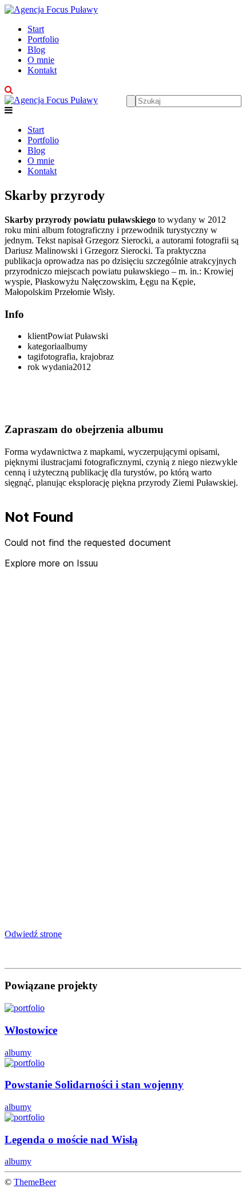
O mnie (40, 60)
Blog (36, 49)
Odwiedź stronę (33, 934)
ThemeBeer (35, 1182)
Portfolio (43, 39)
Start (35, 29)
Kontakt (42, 70)
